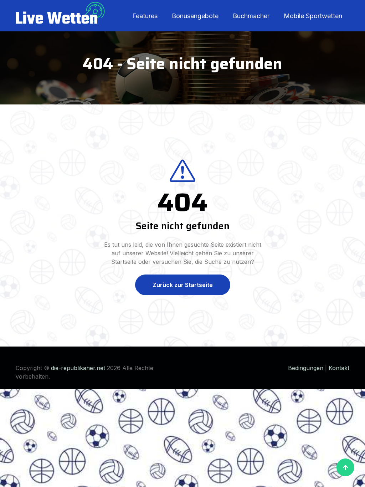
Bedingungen (305, 367)
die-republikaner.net (78, 367)
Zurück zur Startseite (183, 284)
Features (145, 16)
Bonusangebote (195, 16)
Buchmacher (251, 16)
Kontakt (339, 367)
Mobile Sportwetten (313, 16)
